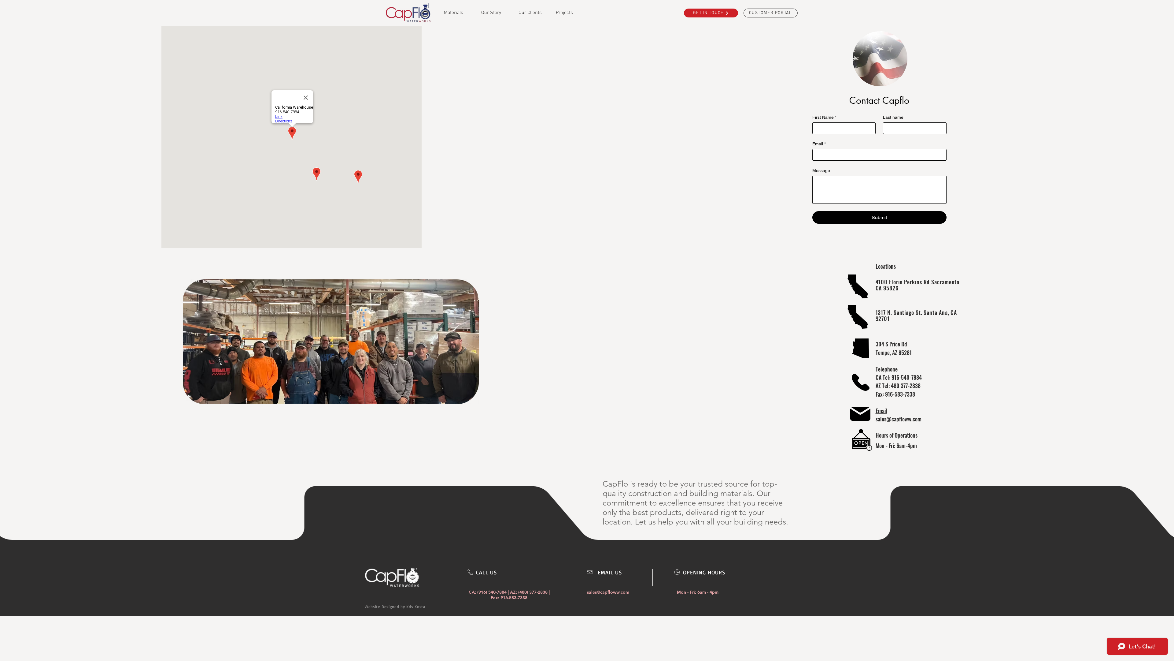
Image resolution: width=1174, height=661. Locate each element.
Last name (893, 117)
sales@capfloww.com (898, 419)
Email (819, 143)
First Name (824, 117)
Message (821, 170)
